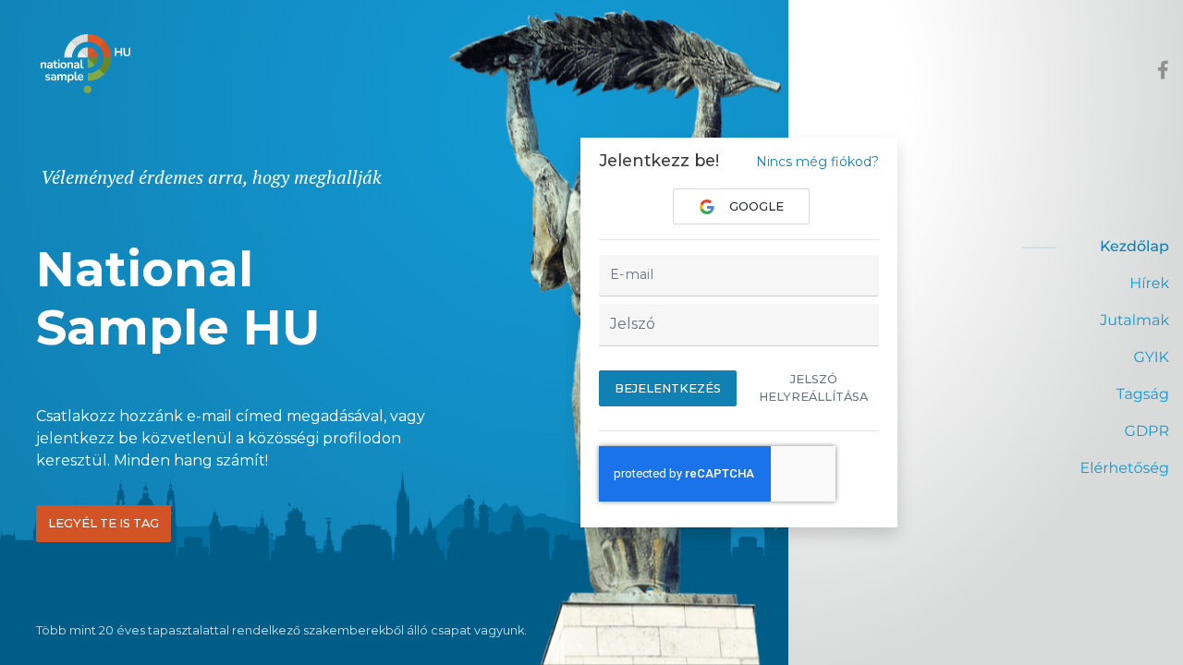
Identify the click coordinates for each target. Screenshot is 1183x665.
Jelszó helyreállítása (813, 388)
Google (756, 206)
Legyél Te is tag (103, 523)
